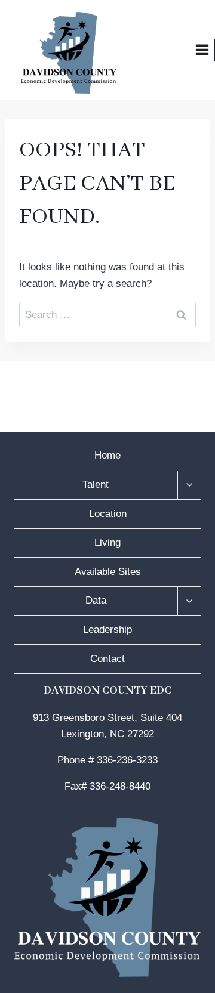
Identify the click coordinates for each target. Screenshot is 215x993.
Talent (95, 484)
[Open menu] (202, 50)
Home (107, 455)
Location (108, 513)
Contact (107, 658)
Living (107, 542)
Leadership (107, 629)
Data (95, 600)
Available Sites (108, 571)
